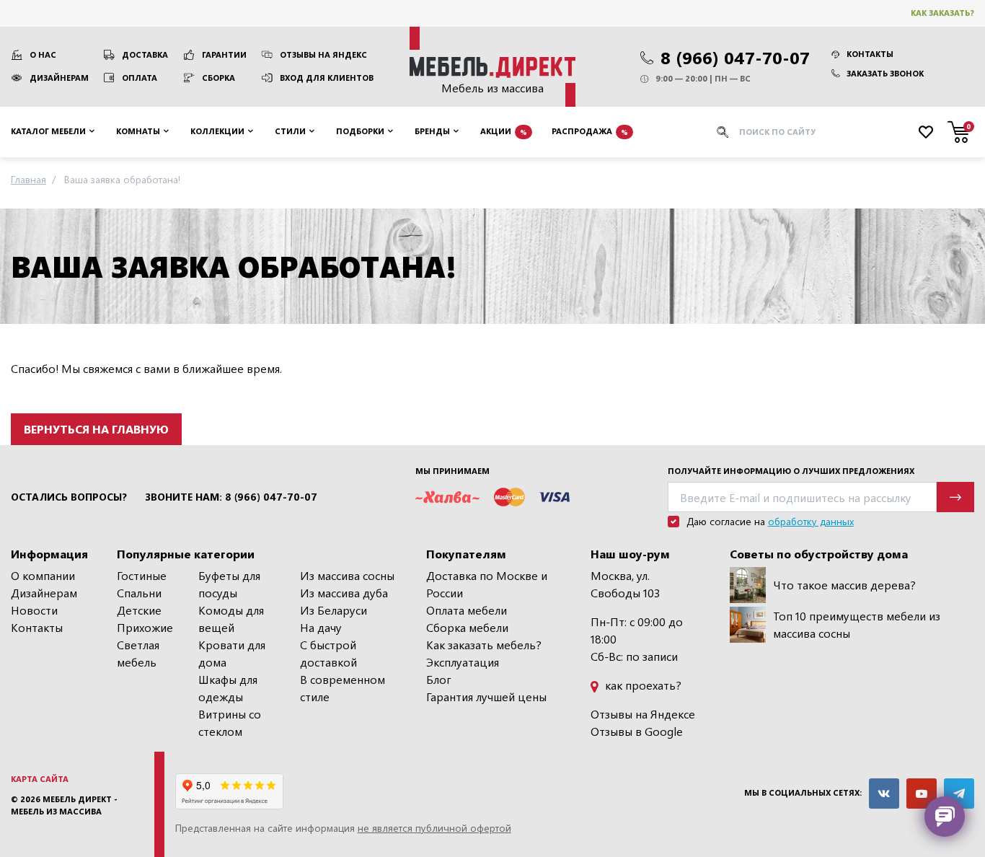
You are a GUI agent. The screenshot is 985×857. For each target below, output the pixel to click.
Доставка (145, 54)
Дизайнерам (59, 77)
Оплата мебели (466, 610)
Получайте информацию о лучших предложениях (791, 471)
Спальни (139, 592)
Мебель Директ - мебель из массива (64, 805)
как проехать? (641, 685)
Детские (139, 610)
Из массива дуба (344, 592)
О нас (43, 54)
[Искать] (722, 132)
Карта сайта (40, 778)
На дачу (321, 627)
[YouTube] (921, 793)
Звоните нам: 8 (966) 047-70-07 (231, 497)
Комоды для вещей (231, 618)
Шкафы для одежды (227, 688)
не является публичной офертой (434, 828)
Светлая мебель (138, 653)
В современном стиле (342, 688)
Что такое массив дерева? (844, 584)
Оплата (139, 77)
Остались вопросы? (69, 497)
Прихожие (145, 627)
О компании (43, 575)
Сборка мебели (467, 627)
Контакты (870, 53)
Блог (438, 679)
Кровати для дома (231, 653)
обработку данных (811, 521)
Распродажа (590, 131)
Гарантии (224, 54)
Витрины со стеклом (229, 722)
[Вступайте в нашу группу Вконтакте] (884, 793)
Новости (34, 610)
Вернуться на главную (96, 428)
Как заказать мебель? (484, 644)
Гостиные (142, 575)
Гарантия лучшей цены (486, 696)
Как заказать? (942, 12)
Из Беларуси (333, 610)
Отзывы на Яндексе (643, 713)
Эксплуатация (462, 661)
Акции (503, 131)
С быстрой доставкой (328, 653)
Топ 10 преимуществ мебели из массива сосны (856, 624)
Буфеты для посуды (229, 584)
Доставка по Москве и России (486, 584)
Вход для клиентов (327, 77)
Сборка (218, 77)
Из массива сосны (347, 575)
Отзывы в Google (637, 731)
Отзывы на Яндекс (323, 54)
